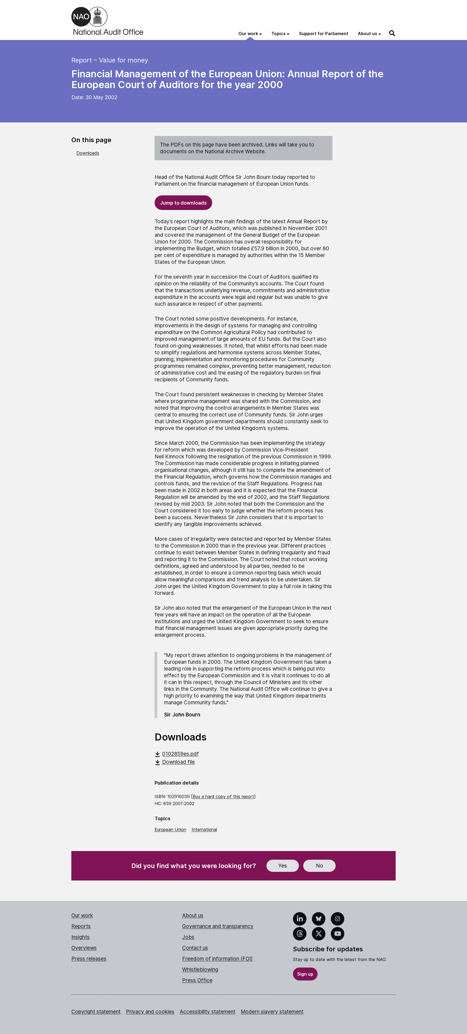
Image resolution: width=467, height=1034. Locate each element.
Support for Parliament (323, 33)
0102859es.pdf (180, 754)
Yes (282, 866)
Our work (82, 915)
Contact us (195, 948)
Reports (81, 926)
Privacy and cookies (150, 1012)
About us (193, 915)
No (319, 866)
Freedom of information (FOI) (217, 959)
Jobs (188, 937)
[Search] (392, 33)
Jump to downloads (183, 203)
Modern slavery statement (272, 1012)
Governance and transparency (217, 926)
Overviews (84, 948)
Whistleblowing (200, 969)
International (204, 829)
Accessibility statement (207, 1012)
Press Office (197, 980)
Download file (178, 762)
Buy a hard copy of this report (223, 796)
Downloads (87, 153)
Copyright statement (96, 1012)
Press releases (88, 959)
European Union (170, 829)
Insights (80, 937)
